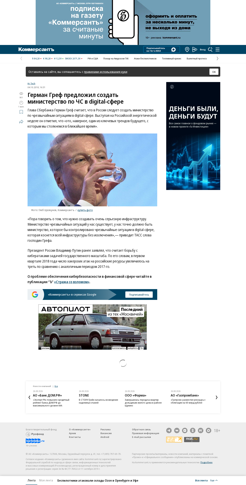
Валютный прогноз (197, 58)
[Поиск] (210, 49)
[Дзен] (184, 430)
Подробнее (206, 462)
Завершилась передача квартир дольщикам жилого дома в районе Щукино (143, 402)
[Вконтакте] (177, 430)
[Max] (208, 430)
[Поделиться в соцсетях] (21, 121)
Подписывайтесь (139, 294)
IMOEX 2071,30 (72, 58)
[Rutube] (200, 430)
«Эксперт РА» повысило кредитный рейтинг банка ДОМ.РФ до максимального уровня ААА (51, 402)
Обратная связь (141, 429)
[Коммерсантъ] (36, 49)
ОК (214, 72)
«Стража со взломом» (72, 282)
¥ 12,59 (58, 58)
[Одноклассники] (192, 430)
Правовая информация (145, 433)
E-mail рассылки (141, 437)
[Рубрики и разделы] (217, 49)
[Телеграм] (169, 430)
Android (104, 437)
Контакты (75, 437)
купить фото (85, 210)
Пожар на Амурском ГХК (116, 58)
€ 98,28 (47, 58)
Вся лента (201, 480)
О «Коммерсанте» (80, 429)
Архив (72, 433)
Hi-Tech (31, 83)
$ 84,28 (36, 58)
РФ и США (93, 58)
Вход (203, 49)
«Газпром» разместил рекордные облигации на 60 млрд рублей (188, 401)
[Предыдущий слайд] (29, 397)
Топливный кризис (171, 58)
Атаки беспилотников (145, 58)
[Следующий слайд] (216, 397)
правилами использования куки (105, 72)
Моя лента (46, 480)
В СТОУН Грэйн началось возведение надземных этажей (98, 401)
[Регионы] (187, 49)
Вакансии (106, 433)
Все (56, 386)
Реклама (105, 429)
